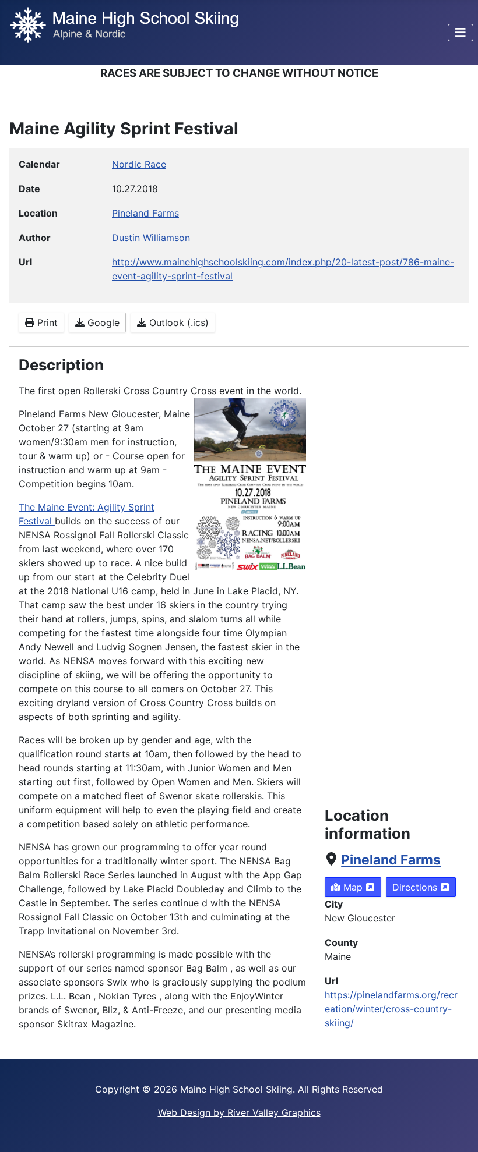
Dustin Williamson (151, 237)
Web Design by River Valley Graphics (239, 1112)
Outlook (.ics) (177, 322)
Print (46, 322)
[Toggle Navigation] (460, 32)
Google (102, 322)
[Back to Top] (458, 1130)
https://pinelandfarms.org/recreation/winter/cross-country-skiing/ (391, 1009)
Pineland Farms (391, 860)
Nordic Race (139, 164)
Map (352, 887)
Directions (416, 887)
